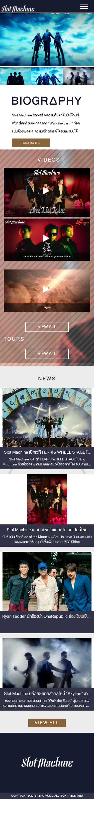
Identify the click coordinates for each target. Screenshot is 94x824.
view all (47, 326)
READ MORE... (31, 143)
